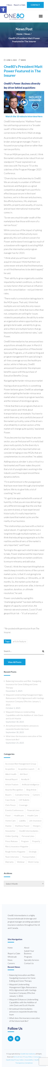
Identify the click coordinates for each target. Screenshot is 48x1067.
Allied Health (10, 774)
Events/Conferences (14, 810)
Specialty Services (31, 960)
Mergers (36, 826)
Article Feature (19, 641)
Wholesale (12, 957)
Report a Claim (19, 5)
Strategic (33, 851)
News (10, 5)
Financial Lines (33, 810)
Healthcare (19, 815)
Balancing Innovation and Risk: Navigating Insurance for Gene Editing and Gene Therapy (23, 684)
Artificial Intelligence (30, 784)
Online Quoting (11, 836)
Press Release (11, 841)
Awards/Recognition (14, 789)
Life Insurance (35, 820)
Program (25, 841)
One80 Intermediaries (28, 831)
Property (36, 841)
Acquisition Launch (26, 769)
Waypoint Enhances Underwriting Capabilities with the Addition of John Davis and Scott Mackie (24, 715)
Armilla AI (25, 779)
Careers (36, 794)
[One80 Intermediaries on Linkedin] (10, 1038)
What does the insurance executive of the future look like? (24, 738)
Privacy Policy (27, 1057)
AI (39, 769)
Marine (8, 826)
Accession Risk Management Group (20, 764)
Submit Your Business (29, 952)
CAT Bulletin (24, 800)
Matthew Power (22, 826)
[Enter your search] (21, 651)
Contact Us (29, 963)
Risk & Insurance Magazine (16, 846)
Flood (7, 815)
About (26, 947)
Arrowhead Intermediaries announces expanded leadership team (22, 727)
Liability (22, 820)
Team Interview (12, 857)
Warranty (9, 862)
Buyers (8, 794)
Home (20, 34)
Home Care (10, 820)
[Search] (42, 651)
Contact (35, 5)
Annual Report (11, 779)
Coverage (23, 805)
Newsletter (10, 831)
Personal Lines (28, 836)
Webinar (21, 862)
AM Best (24, 774)
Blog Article (31, 789)
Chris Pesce (10, 805)
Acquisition (10, 769)
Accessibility (29, 1060)
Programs (28, 957)
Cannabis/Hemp (22, 794)
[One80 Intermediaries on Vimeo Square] (17, 1038)
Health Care (32, 815)
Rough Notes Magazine (15, 851)
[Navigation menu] (41, 16)
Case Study (10, 800)
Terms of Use (17, 1057)
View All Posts (14, 662)
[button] (3, 9)
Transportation (28, 857)
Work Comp (33, 862)
